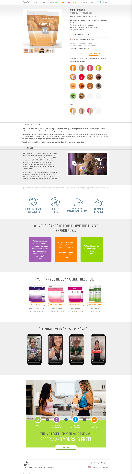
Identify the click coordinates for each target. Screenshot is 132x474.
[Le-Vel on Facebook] (91, 463)
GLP (62, 2)
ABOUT (92, 2)
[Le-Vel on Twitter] (95, 463)
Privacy (31, 467)
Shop (44, 2)
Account (105, 2)
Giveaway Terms (51, 467)
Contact (36, 467)
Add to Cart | (37, 304)
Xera (68, 2)
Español (100, 467)
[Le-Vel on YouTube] (101, 463)
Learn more (66, 447)
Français (105, 467)
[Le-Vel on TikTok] (105, 463)
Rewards (84, 2)
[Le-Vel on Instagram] (98, 463)
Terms (25, 467)
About (40, 467)
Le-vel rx (75, 2)
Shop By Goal (53, 2)
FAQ (45, 467)
